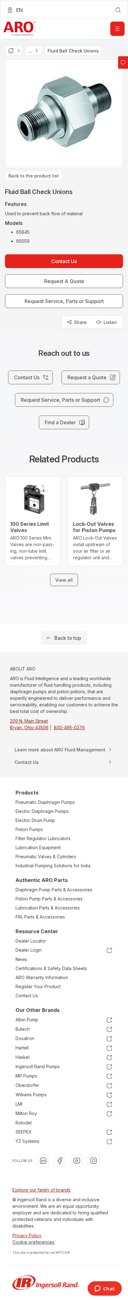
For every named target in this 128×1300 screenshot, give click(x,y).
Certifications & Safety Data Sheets (51, 968)
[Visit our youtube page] (77, 1161)
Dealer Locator (31, 941)
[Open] (117, 29)
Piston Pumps (29, 829)
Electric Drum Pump (35, 820)
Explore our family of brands (41, 1190)
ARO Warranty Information (42, 977)
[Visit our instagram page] (93, 1161)
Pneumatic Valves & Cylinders (46, 856)
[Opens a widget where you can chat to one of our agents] (104, 1289)
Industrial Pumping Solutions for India (53, 865)
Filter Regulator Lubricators (43, 838)
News (21, 959)
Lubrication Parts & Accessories (48, 907)
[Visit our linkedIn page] (43, 1161)
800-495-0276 (69, 727)
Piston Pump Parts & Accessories (49, 898)
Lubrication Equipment (38, 847)
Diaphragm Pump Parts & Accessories (54, 889)
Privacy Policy (26, 1235)
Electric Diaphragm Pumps (42, 811)
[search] (118, 10)
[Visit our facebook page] (60, 1161)
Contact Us (27, 995)
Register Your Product (38, 986)
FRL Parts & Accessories (40, 916)
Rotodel (24, 1122)
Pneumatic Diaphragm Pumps (45, 802)
